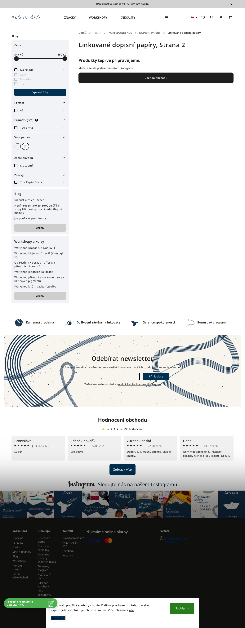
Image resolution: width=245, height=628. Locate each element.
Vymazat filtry (40, 92)
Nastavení (58, 618)
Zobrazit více (122, 469)
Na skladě (42, 70)
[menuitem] (73, 17)
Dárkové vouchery (43, 584)
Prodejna (17, 538)
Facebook (68, 551)
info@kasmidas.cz (72, 538)
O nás (16, 547)
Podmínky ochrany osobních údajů (47, 558)
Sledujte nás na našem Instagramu (137, 484)
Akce (42, 75)
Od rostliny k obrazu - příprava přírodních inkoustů (34, 264)
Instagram (68, 555)
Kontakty (17, 542)
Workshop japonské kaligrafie (33, 272)
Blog (15, 556)
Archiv (40, 227)
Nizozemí (42, 165)
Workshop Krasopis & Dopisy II (34, 248)
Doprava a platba (44, 539)
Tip (42, 83)
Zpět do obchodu (156, 78)
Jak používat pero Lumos (30, 218)
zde (131, 610)
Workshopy (19, 561)
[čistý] (18, 146)
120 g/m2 (42, 127)
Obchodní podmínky (43, 548)
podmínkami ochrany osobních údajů (139, 384)
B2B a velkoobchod (20, 575)
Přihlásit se (156, 376)
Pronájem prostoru (18, 567)
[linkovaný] (26, 146)
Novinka (42, 79)
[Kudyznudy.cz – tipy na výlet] (195, 539)
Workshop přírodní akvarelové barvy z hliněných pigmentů (39, 279)
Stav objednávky (44, 592)
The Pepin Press (42, 182)
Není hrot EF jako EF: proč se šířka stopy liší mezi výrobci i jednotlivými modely (38, 209)
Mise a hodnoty (21, 552)
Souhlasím (182, 608)
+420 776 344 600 (70, 544)
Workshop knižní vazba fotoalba (35, 286)
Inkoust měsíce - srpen (29, 200)
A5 (42, 110)
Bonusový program (43, 568)
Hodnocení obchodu (122, 419)
